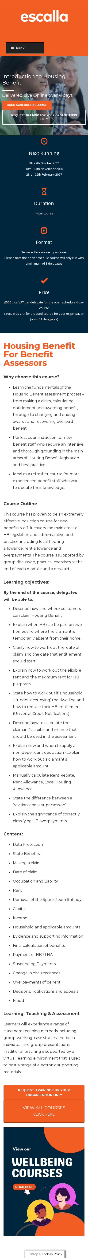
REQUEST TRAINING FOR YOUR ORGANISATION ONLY (44, 117)
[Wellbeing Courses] (44, 1181)
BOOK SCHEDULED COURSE (27, 105)
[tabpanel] (44, 95)
